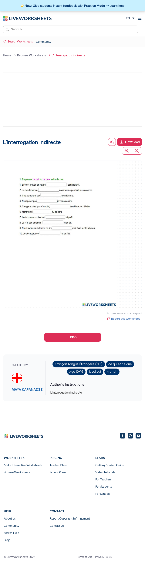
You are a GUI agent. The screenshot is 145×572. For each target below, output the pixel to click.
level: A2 (95, 371)
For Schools (102, 493)
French (112, 371)
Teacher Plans (58, 465)
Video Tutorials (105, 472)
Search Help (11, 532)
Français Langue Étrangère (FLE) (79, 364)
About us (10, 518)
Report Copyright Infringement (70, 518)
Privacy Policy (103, 556)
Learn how (117, 6)
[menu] (139, 18)
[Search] (7, 28)
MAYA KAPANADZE (27, 389)
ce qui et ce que (120, 364)
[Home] (27, 18)
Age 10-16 (76, 371)
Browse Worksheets (17, 472)
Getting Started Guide (109, 465)
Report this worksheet (125, 318)
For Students (103, 486)
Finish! (73, 337)
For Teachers (103, 479)
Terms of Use (84, 556)
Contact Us (57, 525)
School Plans (58, 472)
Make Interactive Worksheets (23, 465)
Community (11, 525)
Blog (7, 540)
